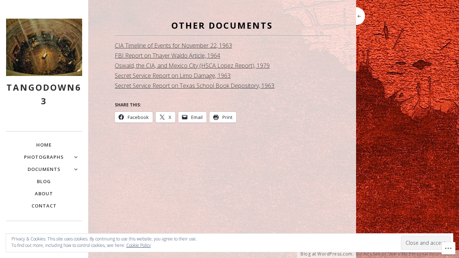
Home (44, 145)
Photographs (44, 157)
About (44, 193)
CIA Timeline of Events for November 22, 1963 (173, 45)
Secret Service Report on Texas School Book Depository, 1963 (194, 86)
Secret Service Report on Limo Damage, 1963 (173, 76)
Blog (44, 181)
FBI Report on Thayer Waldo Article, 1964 (167, 55)
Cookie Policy (138, 245)
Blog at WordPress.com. (327, 254)
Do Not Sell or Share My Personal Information (405, 254)
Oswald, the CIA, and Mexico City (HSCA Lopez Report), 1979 (192, 66)
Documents (44, 169)
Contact (44, 205)
